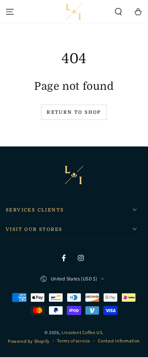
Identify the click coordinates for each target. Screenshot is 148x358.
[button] (118, 11)
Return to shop (74, 112)
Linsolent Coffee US (81, 332)
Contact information (119, 341)
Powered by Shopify (29, 341)
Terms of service (73, 341)
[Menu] (10, 11)
